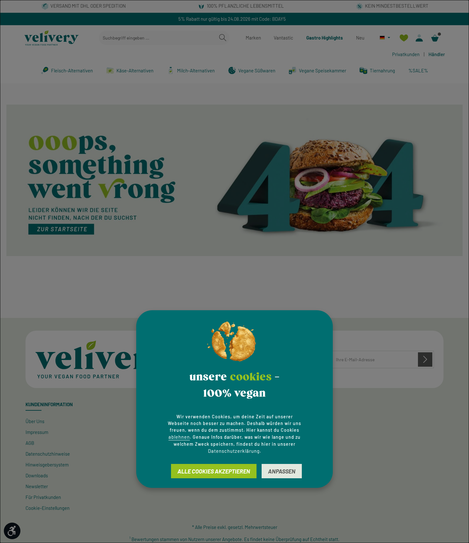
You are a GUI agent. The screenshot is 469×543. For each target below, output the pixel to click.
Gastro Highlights (324, 37)
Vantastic (283, 37)
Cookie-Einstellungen (48, 508)
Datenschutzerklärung (234, 450)
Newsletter (37, 486)
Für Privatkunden (43, 497)
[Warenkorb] (435, 38)
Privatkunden (406, 54)
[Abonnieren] (425, 359)
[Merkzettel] (404, 38)
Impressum (37, 432)
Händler (436, 54)
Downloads (37, 475)
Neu (360, 37)
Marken (253, 37)
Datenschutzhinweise (48, 454)
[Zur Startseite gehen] (51, 38)
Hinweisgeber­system (47, 464)
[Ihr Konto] (419, 38)
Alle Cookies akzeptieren (213, 470)
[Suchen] (222, 38)
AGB (30, 443)
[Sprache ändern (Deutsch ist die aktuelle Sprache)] (385, 37)
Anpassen (281, 470)
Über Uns (35, 421)
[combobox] (157, 38)
